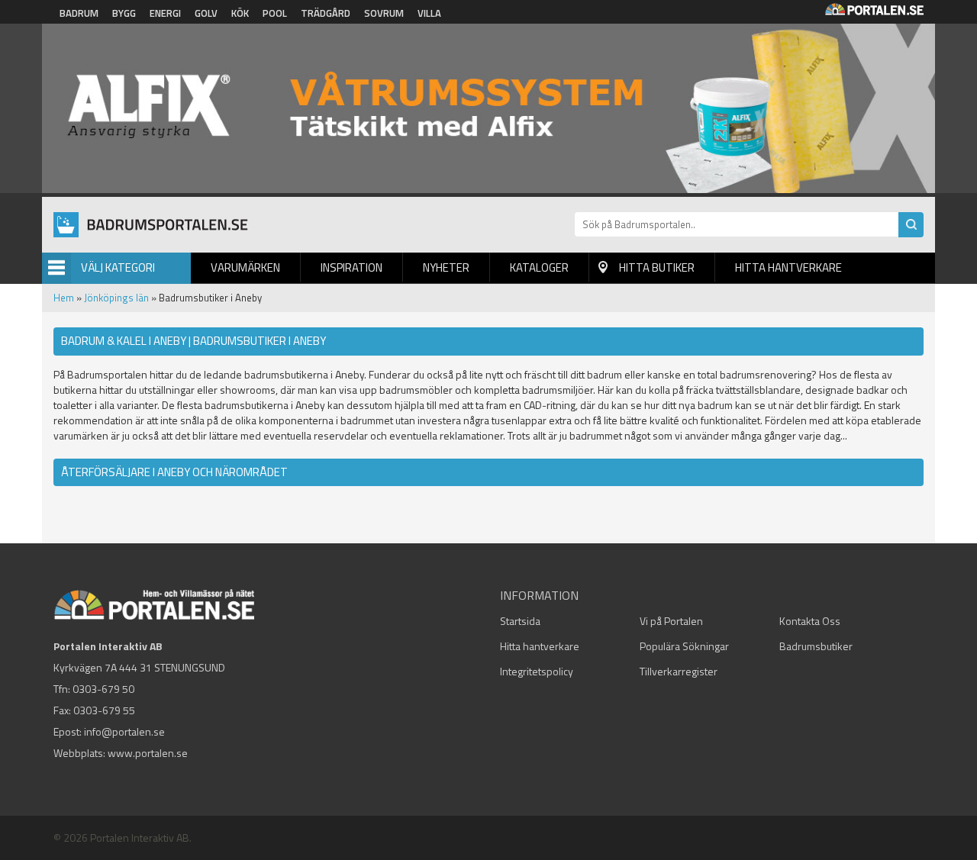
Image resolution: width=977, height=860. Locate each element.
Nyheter (446, 267)
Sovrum (384, 13)
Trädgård (325, 13)
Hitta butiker (657, 267)
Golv (206, 13)
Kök (240, 13)
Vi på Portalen (671, 621)
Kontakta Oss (809, 621)
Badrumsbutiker (816, 646)
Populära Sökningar (684, 646)
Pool (275, 13)
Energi (165, 13)
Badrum (79, 13)
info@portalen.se (124, 731)
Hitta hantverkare (788, 267)
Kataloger (539, 267)
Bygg (124, 13)
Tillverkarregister (678, 671)
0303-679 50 (103, 689)
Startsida (520, 621)
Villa (429, 13)
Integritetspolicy (536, 671)
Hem (63, 297)
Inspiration (351, 267)
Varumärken (245, 267)
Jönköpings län (116, 297)
